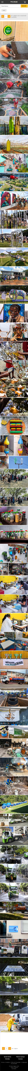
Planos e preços (20, 1056)
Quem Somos (7, 1056)
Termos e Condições (5, 1062)
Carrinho (25, 2)
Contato (20, 1059)
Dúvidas (7, 1059)
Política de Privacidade (15, 1062)
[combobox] (10, 5)
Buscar (24, 6)
